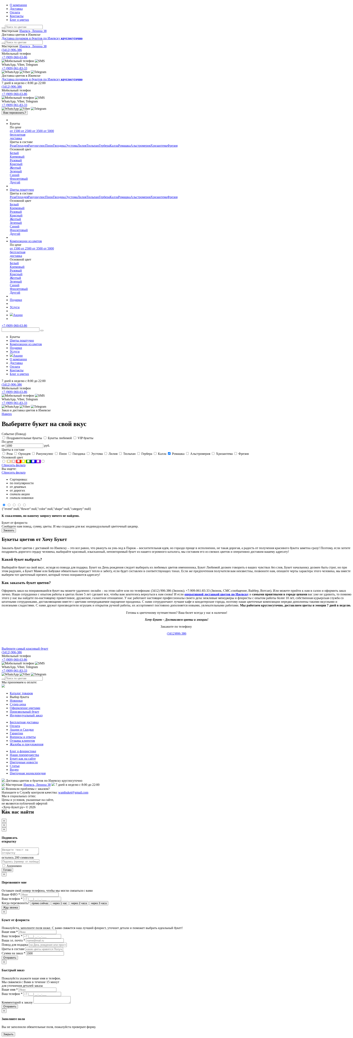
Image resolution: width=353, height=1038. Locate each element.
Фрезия (172, 145)
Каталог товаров (21, 693)
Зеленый (16, 171)
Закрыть (8, 1034)
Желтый (15, 167)
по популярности (22, 483)
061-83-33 (14, 68)
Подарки (16, 348)
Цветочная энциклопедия (28, 773)
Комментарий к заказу (17, 1002)
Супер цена (18, 704)
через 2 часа (79, 903)
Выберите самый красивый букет (25, 648)
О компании (18, 5)
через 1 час (60, 903)
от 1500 (15, 131)
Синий (14, 175)
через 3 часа (99, 903)
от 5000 (32, 134)
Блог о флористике (23, 751)
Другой (15, 182)
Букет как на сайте (23, 758)
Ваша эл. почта (13, 940)
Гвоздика (59, 145)
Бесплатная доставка (24, 722)
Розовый (16, 160)
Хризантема (159, 145)
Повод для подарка (15, 944)
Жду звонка (10, 907)
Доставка (16, 8)
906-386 (12, 50)
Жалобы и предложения (26, 744)
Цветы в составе (13, 949)
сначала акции (20, 494)
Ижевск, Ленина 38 (33, 31)
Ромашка (124, 145)
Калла (114, 145)
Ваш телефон (12, 898)
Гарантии (16, 733)
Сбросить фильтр (14, 465)
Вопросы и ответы (23, 737)
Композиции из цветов (26, 344)
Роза (13, 145)
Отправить (9, 957)
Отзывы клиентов (22, 740)
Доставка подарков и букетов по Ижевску (42, 38)
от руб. (26, 445)
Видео (14, 769)
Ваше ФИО (11, 894)
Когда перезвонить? (15, 903)
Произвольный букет (24, 711)
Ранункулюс (36, 145)
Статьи (15, 766)
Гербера (104, 145)
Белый (14, 153)
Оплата (15, 12)
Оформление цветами (25, 708)
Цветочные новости (24, 762)
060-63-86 (14, 57)
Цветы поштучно (22, 340)
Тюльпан (92, 145)
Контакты (16, 16)
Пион (49, 145)
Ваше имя (10, 932)
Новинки (16, 700)
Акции (18, 355)
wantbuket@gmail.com (73, 792)
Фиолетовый (19, 178)
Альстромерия (141, 145)
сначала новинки (22, 498)
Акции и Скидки (22, 729)
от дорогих (17, 490)
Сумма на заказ (13, 953)
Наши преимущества (24, 755)
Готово (7, 869)
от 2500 (26, 131)
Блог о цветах (19, 19)
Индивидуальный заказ (26, 715)
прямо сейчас (40, 903)
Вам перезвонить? (14, 112)
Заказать (8, 530)
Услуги (15, 351)
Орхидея (22, 145)
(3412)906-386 (176, 633)
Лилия (81, 145)
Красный (16, 164)
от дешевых (18, 486)
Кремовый (17, 156)
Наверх (7, 414)
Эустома (71, 145)
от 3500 (38, 131)
